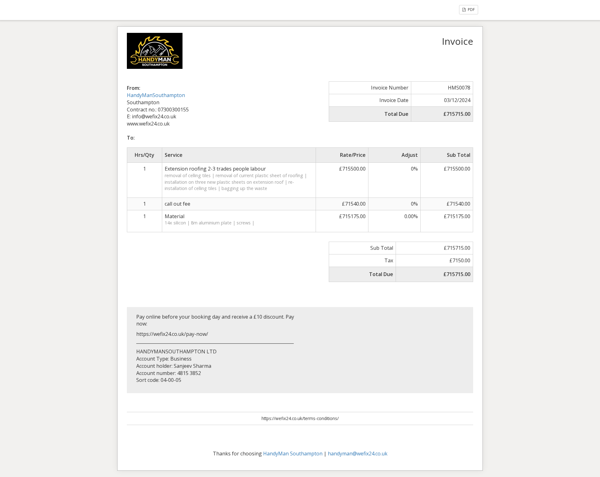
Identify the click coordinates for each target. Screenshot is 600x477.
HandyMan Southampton (292, 453)
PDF (471, 9)
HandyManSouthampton (156, 95)
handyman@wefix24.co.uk (358, 453)
